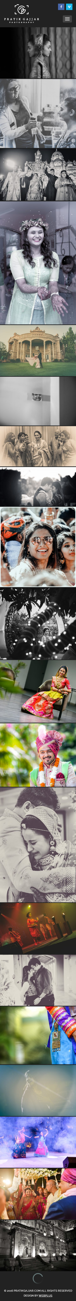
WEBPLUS (45, 1295)
